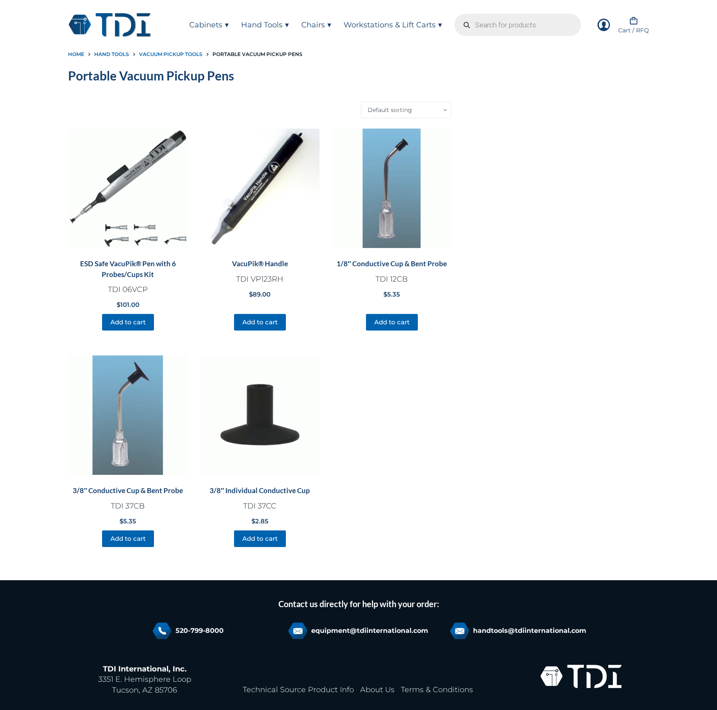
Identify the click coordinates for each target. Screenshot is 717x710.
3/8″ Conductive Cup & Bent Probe (128, 490)
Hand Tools (262, 24)
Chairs (313, 24)
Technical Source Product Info (298, 689)
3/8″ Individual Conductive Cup (260, 490)
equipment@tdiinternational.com (369, 631)
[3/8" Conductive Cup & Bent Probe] (128, 415)
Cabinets (205, 24)
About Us (377, 689)
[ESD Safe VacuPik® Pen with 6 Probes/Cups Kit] (128, 188)
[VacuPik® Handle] (259, 188)
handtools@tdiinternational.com (529, 631)
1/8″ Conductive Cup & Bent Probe (392, 263)
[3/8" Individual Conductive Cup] (259, 415)
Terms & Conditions (437, 689)
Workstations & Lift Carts (390, 24)
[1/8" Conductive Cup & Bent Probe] (391, 188)
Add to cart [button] (128, 322)
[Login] (604, 25)
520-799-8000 (200, 631)
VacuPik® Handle (260, 263)
